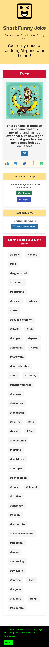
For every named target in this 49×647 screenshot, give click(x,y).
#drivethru (16, 282)
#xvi (31, 580)
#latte (13, 310)
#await (14, 431)
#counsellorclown (21, 319)
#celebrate (17, 607)
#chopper (16, 468)
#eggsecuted (18, 273)
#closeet (31, 487)
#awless (15, 301)
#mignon (15, 589)
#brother (15, 496)
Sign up (26, 193)
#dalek (33, 301)
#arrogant (16, 347)
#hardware (17, 356)
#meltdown (17, 459)
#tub (30, 329)
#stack (14, 329)
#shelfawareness (20, 384)
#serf (13, 375)
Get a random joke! (26, 226)
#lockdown (17, 412)
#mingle (15, 338)
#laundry (15, 598)
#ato (31, 422)
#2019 (34, 347)
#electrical (16, 542)
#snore (14, 552)
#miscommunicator (22, 533)
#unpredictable (19, 366)
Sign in (25, 199)
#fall (13, 263)
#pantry (15, 422)
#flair (30, 431)
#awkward (16, 570)
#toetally (30, 375)
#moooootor (18, 524)
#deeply (15, 514)
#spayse (15, 580)
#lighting (15, 449)
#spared (33, 338)
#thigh (33, 598)
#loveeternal (18, 440)
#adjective (16, 403)
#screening (17, 561)
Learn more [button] (9, 636)
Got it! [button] (8, 642)
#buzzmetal (17, 291)
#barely (15, 254)
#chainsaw (16, 505)
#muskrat (16, 394)
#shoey (32, 254)
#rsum (14, 487)
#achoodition (18, 477)
